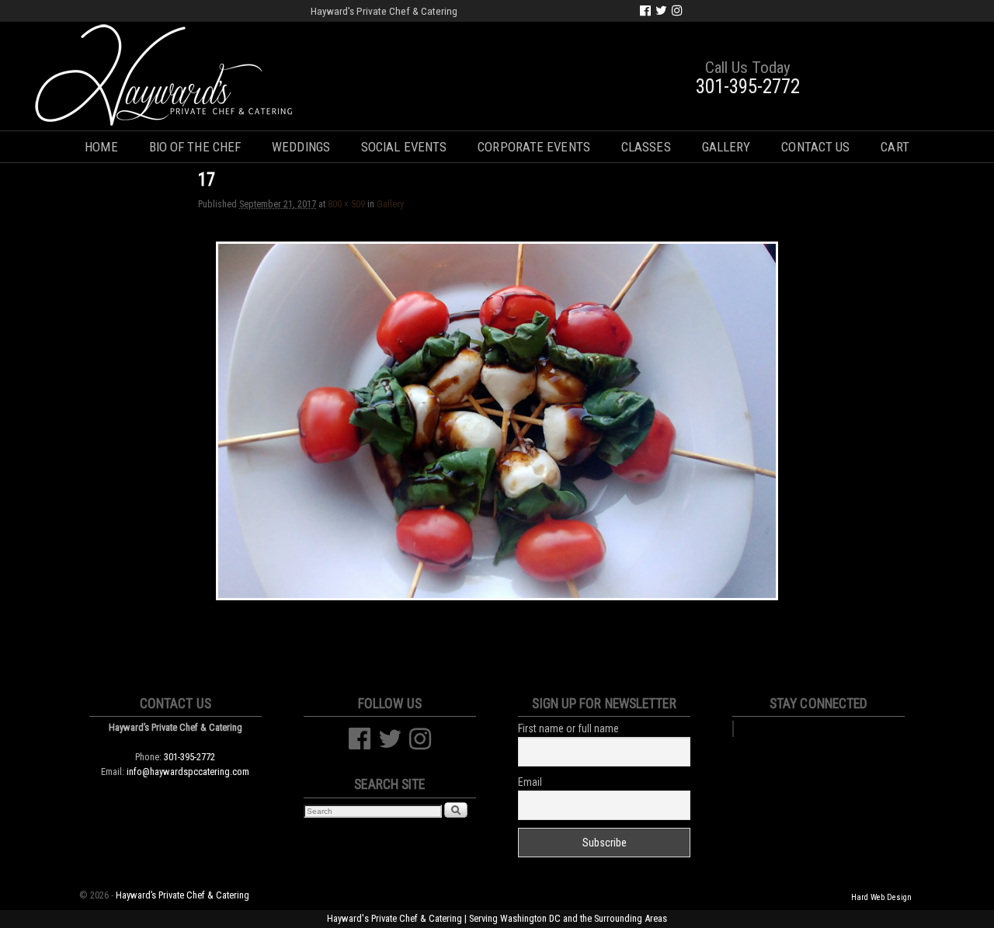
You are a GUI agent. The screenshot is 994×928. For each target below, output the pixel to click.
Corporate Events (534, 147)
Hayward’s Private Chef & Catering (182, 895)
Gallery (726, 147)
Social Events (404, 147)
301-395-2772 (748, 86)
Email (530, 782)
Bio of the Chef (195, 147)
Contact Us (815, 147)
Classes (646, 147)
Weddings (301, 147)
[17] (496, 421)
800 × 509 (346, 204)
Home (101, 147)
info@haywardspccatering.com (188, 771)
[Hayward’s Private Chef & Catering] (497, 76)
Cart (895, 147)
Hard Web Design (881, 897)
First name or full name (568, 728)
